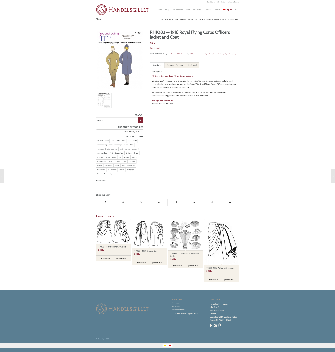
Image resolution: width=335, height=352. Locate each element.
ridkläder (132, 161)
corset (127, 149)
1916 (118, 140)
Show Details (121, 258)
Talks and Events (233, 2)
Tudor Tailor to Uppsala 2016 (186, 314)
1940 (134, 140)
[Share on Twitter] (123, 202)
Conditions (211, 2)
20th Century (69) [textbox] (131, 131)
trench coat (101, 169)
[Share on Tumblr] (176, 202)
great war (100, 157)
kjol (120, 157)
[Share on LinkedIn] (159, 202)
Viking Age (130, 169)
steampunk (131, 165)
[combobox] (119, 131)
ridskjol (99, 165)
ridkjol (124, 161)
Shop (98, 19)
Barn (126, 145)
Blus (131, 145)
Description (157, 65)
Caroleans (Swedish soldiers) (107, 149)
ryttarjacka (108, 165)
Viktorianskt (101, 174)
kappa (114, 157)
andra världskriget (115, 145)
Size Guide (221, 2)
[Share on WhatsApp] (141, 202)
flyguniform (119, 153)
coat (121, 149)
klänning (126, 157)
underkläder (112, 169)
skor (123, 165)
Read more (100, 180)
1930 (129, 140)
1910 (112, 140)
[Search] (236, 10)
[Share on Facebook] (105, 202)
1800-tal (100, 140)
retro (110, 161)
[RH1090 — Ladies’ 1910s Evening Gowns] (333, 176)
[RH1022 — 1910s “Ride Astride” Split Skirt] (2, 176)
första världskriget (132, 153)
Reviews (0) (192, 65)
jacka (108, 157)
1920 (123, 140)
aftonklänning (102, 145)
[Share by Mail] (230, 202)
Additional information (175, 65)
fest (111, 153)
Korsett (134, 157)
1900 (106, 140)
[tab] (157, 65)
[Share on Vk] (194, 202)
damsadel (135, 149)
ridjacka (117, 161)
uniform (121, 169)
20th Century (181, 54)
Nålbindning (101, 161)
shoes (117, 165)
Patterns (174, 54)
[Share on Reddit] (212, 202)
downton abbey (102, 153)
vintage (110, 174)
